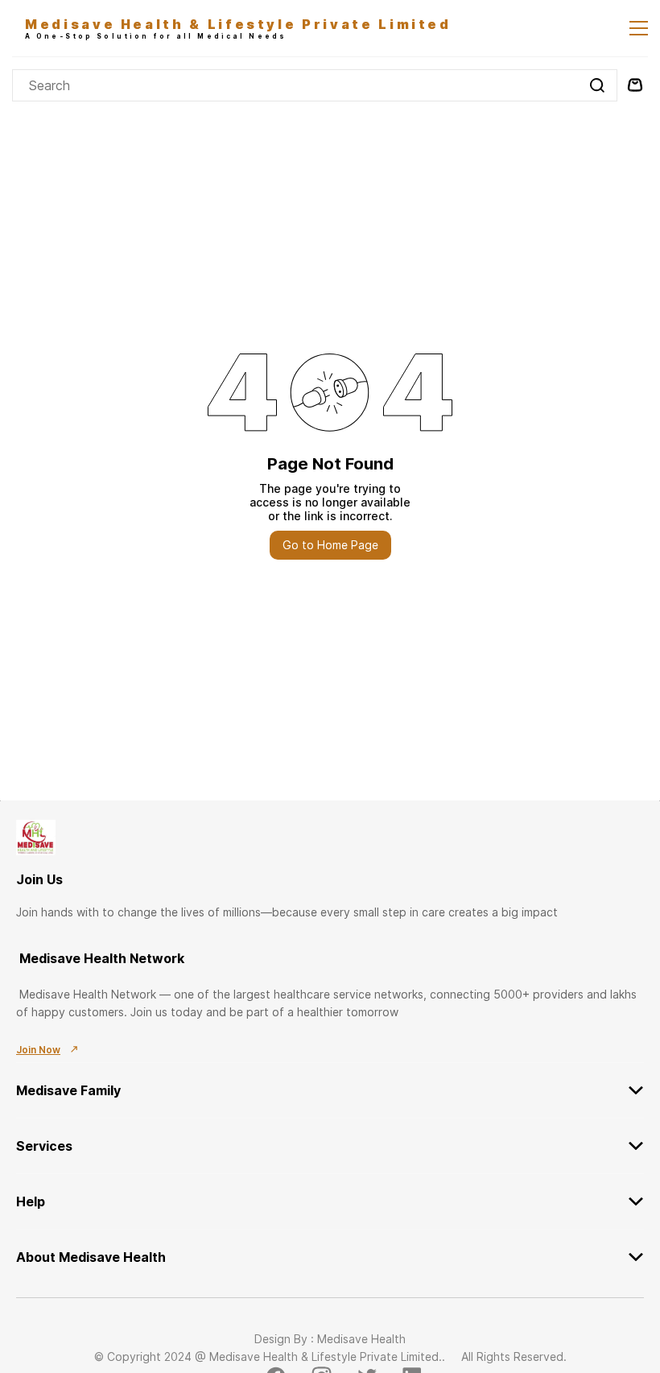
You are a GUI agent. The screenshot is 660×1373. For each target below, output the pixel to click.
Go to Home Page (330, 545)
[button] (330, 1080)
